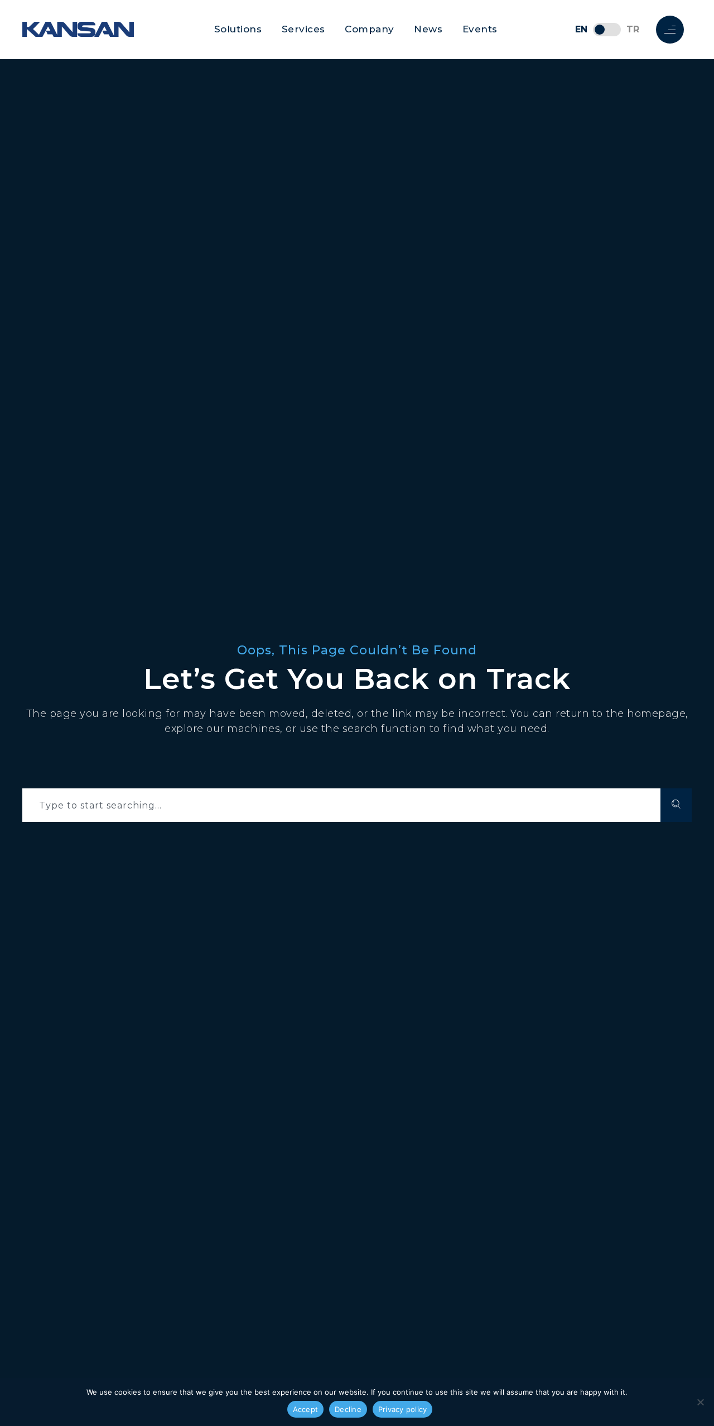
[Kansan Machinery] (78, 29)
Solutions (238, 29)
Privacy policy (402, 1409)
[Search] (676, 805)
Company (369, 29)
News (428, 29)
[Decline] (700, 1402)
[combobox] (341, 805)
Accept (306, 1409)
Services (303, 29)
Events (480, 29)
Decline (348, 1409)
